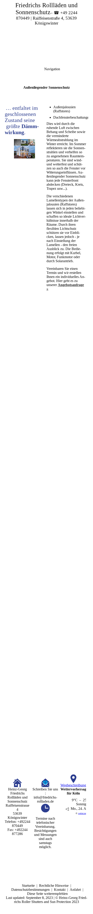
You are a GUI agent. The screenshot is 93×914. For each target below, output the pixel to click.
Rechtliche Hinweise (54, 885)
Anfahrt (75, 889)
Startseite (28, 885)
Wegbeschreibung (73, 785)
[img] (46, 31)
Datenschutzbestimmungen (30, 889)
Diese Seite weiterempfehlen (47, 894)
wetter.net (82, 813)
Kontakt (59, 889)
